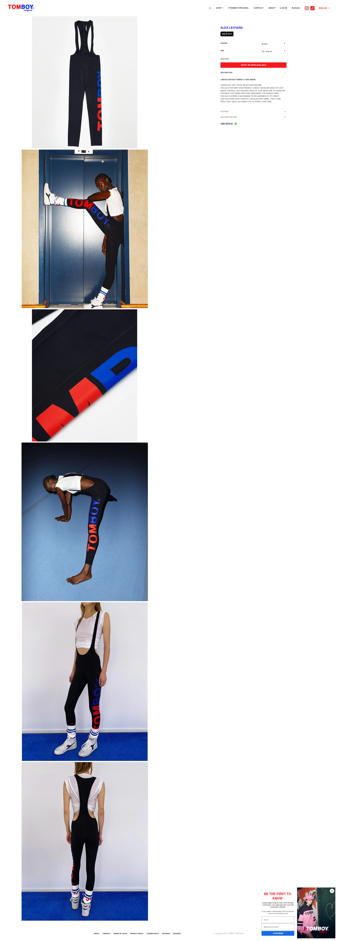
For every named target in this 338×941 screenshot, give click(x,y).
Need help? (224, 59)
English (323, 8)
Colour (223, 43)
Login (283, 8)
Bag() (296, 8)
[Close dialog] (332, 891)
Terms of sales (120, 934)
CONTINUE (278, 933)
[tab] (253, 72)
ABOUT (272, 8)
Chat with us (226, 124)
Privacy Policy (137, 934)
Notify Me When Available (253, 65)
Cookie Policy (153, 934)
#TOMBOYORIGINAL (238, 8)
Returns (166, 934)
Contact (259, 8)
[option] (84, 82)
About (96, 934)
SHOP (219, 8)
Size (222, 51)
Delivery (177, 934)
